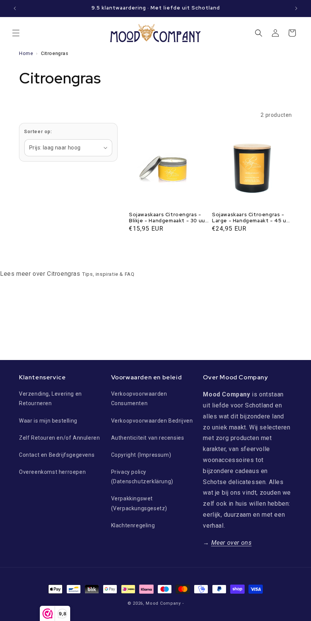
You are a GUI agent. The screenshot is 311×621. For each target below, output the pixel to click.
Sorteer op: (38, 131)
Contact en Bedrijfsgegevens (56, 455)
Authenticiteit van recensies (147, 438)
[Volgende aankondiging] (296, 8)
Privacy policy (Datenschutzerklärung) (142, 476)
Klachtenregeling (133, 525)
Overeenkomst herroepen (52, 472)
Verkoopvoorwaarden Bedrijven (152, 421)
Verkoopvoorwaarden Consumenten (139, 398)
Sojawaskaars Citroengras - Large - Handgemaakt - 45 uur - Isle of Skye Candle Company (252, 218)
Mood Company (163, 603)
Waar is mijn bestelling (48, 421)
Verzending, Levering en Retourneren (50, 398)
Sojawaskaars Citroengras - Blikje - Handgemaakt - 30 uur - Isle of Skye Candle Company (168, 218)
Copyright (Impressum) (141, 455)
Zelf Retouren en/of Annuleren (59, 438)
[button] (16, 33)
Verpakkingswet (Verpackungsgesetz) (139, 503)
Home (26, 53)
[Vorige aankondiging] (14, 8)
